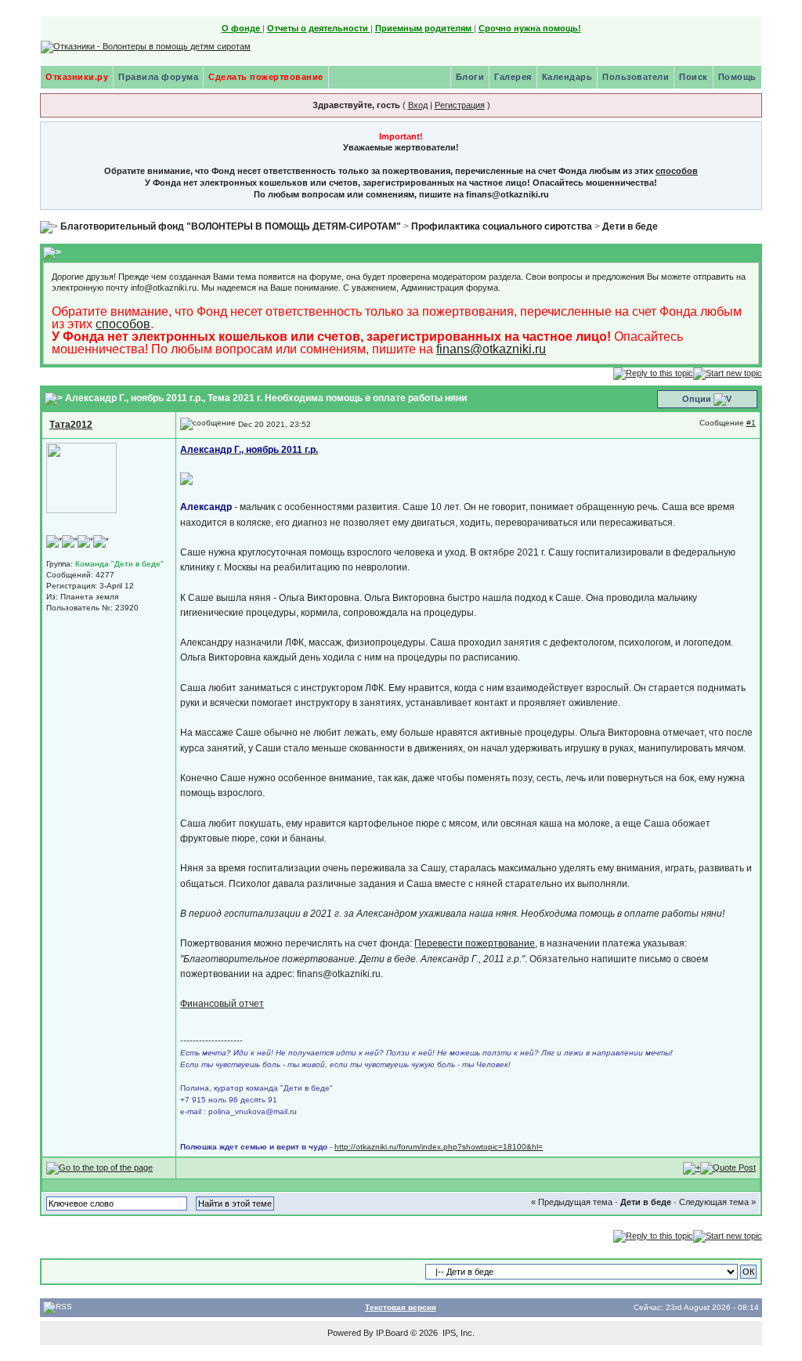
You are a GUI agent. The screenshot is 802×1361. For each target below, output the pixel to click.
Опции (696, 399)
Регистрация (460, 105)
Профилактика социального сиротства (501, 226)
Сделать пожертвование (265, 76)
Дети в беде (630, 226)
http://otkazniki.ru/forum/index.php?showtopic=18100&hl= (438, 1146)
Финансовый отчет (222, 1003)
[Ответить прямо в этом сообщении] (728, 1167)
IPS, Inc (457, 1332)
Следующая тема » (717, 1202)
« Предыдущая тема (571, 1202)
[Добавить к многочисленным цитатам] (691, 1167)
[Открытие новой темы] (727, 373)
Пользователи (635, 76)
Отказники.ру (76, 76)
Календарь (567, 76)
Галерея (513, 76)
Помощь (737, 76)
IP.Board (392, 1332)
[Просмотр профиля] (81, 476)
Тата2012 (70, 424)
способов (677, 171)
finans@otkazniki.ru (491, 349)
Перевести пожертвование (474, 943)
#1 (751, 422)
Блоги (470, 76)
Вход (418, 105)
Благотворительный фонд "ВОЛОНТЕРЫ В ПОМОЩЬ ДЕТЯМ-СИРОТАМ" (230, 226)
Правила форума (158, 76)
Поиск (693, 76)
